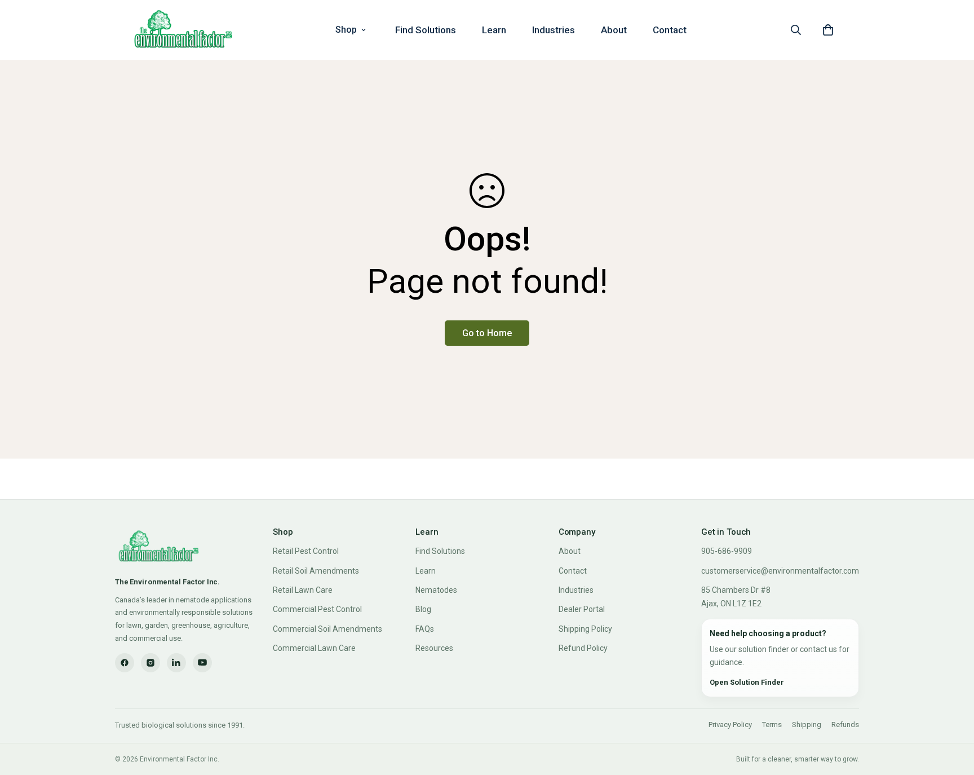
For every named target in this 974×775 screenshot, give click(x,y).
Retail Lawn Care (303, 590)
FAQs (424, 628)
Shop (346, 29)
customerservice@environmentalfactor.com (780, 570)
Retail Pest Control (306, 551)
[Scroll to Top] (952, 713)
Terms (772, 724)
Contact (670, 30)
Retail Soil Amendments (316, 570)
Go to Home (487, 333)
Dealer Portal (582, 609)
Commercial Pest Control (317, 609)
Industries (553, 30)
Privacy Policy (730, 724)
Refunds (845, 724)
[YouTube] (202, 662)
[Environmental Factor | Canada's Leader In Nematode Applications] (183, 30)
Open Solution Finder (747, 682)
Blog (423, 609)
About (614, 30)
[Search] (796, 29)
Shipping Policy (585, 628)
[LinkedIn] (176, 662)
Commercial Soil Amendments (327, 628)
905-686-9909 (726, 551)
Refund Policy (583, 648)
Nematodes (436, 590)
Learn (494, 30)
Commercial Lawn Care (314, 648)
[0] (828, 30)
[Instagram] (150, 662)
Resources (434, 648)
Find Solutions (425, 30)
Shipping (806, 724)
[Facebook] (124, 662)
